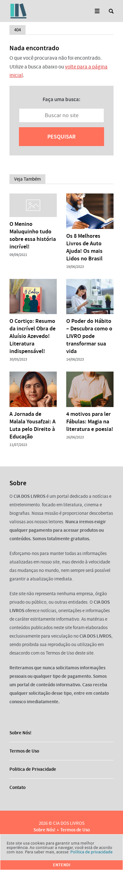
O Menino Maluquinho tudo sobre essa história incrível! (32, 235)
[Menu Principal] (97, 11)
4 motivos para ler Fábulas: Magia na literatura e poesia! (89, 421)
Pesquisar (61, 136)
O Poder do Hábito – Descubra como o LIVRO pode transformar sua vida (89, 336)
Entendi (61, 865)
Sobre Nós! (20, 733)
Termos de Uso (24, 751)
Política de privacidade (91, 852)
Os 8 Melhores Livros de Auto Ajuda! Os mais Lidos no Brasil (84, 247)
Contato (17, 787)
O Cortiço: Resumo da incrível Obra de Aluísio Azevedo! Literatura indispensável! (32, 336)
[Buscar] (111, 11)
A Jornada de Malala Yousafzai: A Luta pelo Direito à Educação (32, 425)
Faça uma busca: (61, 99)
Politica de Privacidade (32, 769)
